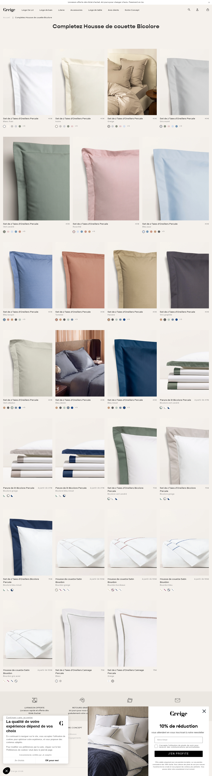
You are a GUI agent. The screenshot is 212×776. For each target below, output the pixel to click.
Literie (61, 10)
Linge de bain (45, 10)
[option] (106, 2)
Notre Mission (70, 734)
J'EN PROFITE (178, 754)
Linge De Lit (28, 10)
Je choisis (19, 760)
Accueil (6, 18)
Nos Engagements (72, 738)
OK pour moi (52, 760)
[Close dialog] (204, 711)
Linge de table (95, 10)
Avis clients (113, 10)
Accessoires (76, 10)
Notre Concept (132, 10)
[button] (6, 770)
